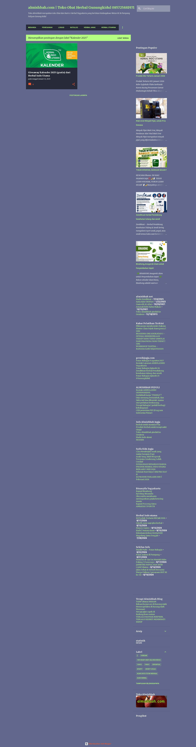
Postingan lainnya (78, 95)
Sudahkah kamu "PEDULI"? (148, 395)
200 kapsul (156, 664)
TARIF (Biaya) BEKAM (146, 601)
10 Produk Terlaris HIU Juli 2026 (150, 518)
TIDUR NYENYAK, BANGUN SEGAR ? (151, 170)
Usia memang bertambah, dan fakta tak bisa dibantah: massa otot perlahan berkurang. (150, 400)
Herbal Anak (89, 27)
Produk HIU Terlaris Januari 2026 (150, 76)
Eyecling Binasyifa (144, 493)
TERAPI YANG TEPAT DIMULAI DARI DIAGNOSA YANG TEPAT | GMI (150, 341)
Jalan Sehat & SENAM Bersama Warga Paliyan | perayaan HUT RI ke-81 (151, 572)
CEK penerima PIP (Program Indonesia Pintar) (149, 411)
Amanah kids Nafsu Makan (148, 307)
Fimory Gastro (142, 528)
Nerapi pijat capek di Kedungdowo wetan (145, 613)
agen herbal (142, 678)
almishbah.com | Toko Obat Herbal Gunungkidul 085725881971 (81, 7)
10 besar (144, 655)
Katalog (74, 27)
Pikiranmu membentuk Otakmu (151, 326)
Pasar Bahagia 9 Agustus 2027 (150, 360)
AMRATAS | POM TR (145, 506)
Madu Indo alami (144, 437)
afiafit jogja (150, 669)
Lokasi (61, 27)
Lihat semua (123, 38)
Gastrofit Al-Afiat (144, 304)
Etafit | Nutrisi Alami (145, 530)
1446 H (147, 664)
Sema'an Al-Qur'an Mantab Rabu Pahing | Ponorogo (151, 560)
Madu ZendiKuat (143, 299)
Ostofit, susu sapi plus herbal (149, 523)
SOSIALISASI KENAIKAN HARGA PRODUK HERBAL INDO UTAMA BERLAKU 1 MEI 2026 (151, 466)
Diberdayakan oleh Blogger (99, 744)
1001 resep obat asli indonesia (149, 660)
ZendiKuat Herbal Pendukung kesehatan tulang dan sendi (150, 371)
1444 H (139, 664)
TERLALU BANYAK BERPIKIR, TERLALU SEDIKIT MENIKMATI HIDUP (150, 619)
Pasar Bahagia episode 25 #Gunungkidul (147, 377)
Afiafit (139, 669)
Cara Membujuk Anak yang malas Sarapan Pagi (148, 452)
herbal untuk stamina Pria (148, 424)
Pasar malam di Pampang (148, 554)
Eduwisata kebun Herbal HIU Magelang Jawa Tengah (149, 534)
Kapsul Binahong (144, 491)
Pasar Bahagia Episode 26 (148, 368)
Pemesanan (47, 27)
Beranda (32, 27)
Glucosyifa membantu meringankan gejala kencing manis (149, 498)
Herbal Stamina (108, 27)
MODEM (140, 440)
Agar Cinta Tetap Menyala (147, 673)
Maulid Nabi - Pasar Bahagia (149, 550)
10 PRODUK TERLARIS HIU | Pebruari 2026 (149, 478)
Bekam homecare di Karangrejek (151, 604)
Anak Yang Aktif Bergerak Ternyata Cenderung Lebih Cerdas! (148, 459)
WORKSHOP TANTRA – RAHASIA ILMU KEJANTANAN (149, 347)
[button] (73, 84)
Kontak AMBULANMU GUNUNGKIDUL (146, 391)
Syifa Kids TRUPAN (144, 302)
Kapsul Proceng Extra (146, 504)
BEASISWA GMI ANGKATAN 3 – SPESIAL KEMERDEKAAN (150, 334)
